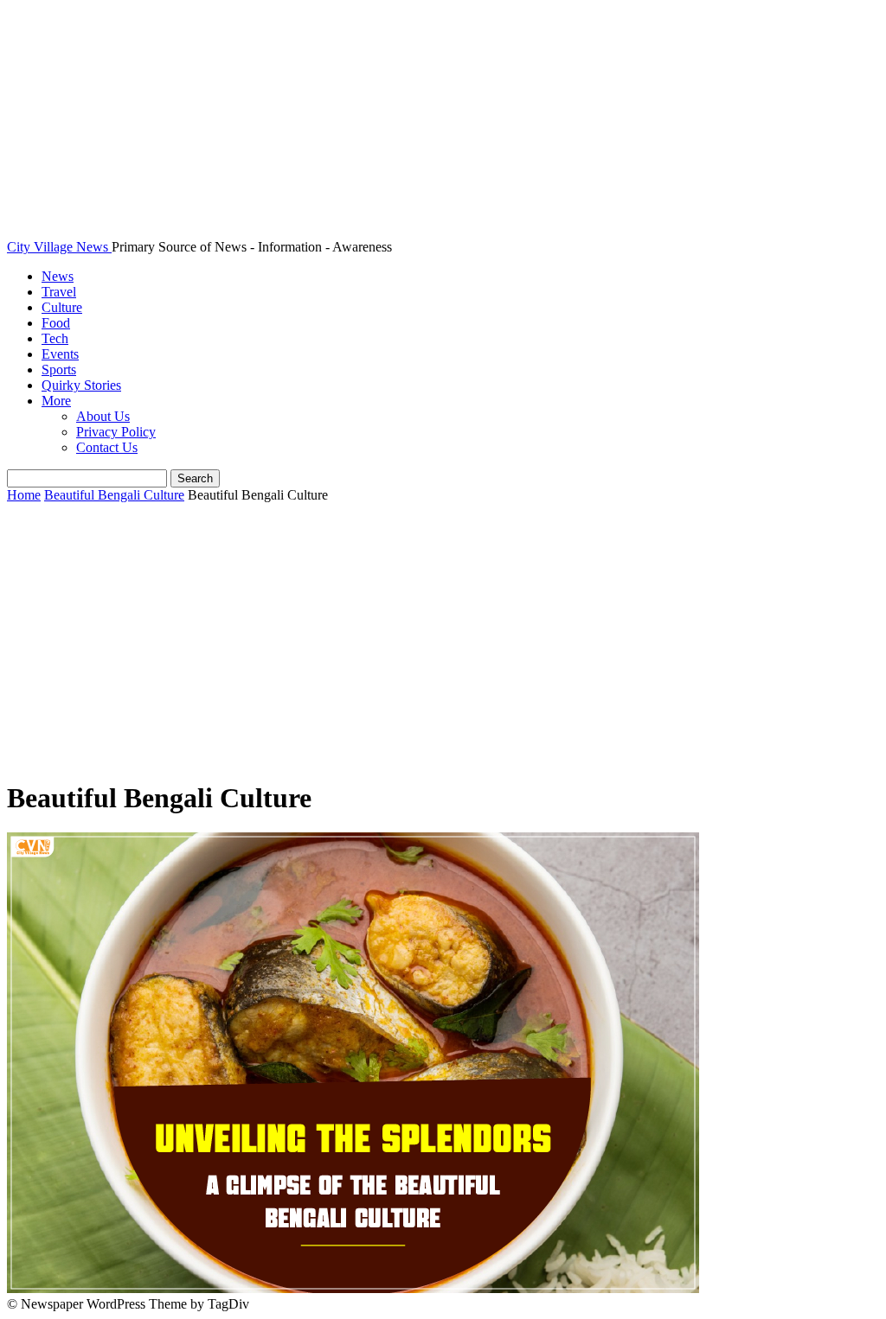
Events (60, 354)
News (58, 276)
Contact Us (107, 447)
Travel (59, 291)
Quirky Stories (81, 385)
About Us (103, 416)
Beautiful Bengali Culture (114, 494)
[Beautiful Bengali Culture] (353, 1288)
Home (24, 494)
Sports (59, 369)
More (56, 400)
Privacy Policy (116, 431)
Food (56, 322)
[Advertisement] (443, 642)
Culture (62, 307)
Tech (55, 338)
